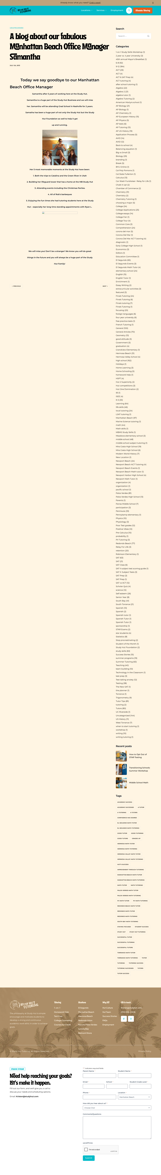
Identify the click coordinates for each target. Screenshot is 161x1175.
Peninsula (120, 511)
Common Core (123, 224)
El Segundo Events (125, 264)
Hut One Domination (126, 389)
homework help (123, 375)
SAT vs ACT (121, 583)
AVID (118, 138)
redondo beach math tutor (128, 906)
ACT (118, 70)
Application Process (125, 135)
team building (122, 669)
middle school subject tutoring (130, 443)
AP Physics (121, 120)
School (109, 1082)
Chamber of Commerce (127, 188)
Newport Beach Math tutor (128, 472)
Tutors (119, 708)
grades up (136, 838)
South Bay (121, 601)
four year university (125, 317)
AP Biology (121, 106)
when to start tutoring (126, 726)
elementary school (124, 271)
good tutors (122, 838)
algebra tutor (122, 95)
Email (86, 1082)
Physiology (121, 522)
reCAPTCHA (88, 1143)
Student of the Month (126, 644)
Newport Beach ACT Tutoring (129, 464)
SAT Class (120, 565)
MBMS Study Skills (124, 432)
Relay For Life (122, 547)
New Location (122, 457)
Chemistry (121, 192)
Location (122, 1093)
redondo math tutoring (127, 916)
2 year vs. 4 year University (128, 56)
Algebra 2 (120, 92)
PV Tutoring (121, 540)
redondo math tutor (126, 911)
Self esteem (121, 594)
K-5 (117, 400)
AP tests (120, 124)
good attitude (122, 339)
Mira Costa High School (127, 447)
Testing (119, 683)
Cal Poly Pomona (124, 170)
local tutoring (122, 411)
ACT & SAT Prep (123, 77)
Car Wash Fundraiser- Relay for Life (132, 181)
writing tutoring (123, 737)
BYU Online (121, 167)
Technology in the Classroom (129, 673)
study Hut (121, 932)
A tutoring (121, 812)
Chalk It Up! (121, 185)
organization (122, 482)
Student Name (125, 1071)
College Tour (122, 221)
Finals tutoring (123, 303)
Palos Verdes (122, 493)
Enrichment (121, 282)
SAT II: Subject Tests (125, 572)
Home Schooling (124, 371)
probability (121, 536)
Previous (17, 286)
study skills (121, 651)
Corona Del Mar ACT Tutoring (129, 239)
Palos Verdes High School (128, 497)
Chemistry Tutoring (125, 199)
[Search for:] (133, 36)
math (118, 425)
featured (120, 292)
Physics (119, 518)
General (119, 328)
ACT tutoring (122, 81)
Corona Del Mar (123, 235)
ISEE (118, 396)
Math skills (121, 429)
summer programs (125, 658)
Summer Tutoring (124, 662)
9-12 (118, 66)
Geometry (120, 335)
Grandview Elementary (126, 350)
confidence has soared (127, 818)
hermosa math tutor (126, 843)
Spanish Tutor (122, 619)
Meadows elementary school (129, 436)
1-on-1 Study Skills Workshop (129, 52)
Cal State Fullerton (124, 174)
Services (101, 10)
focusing (120, 310)
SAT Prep (120, 576)
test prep (120, 676)
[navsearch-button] (129, 10)
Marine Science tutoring (127, 422)
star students (122, 633)
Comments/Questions (92, 1114)
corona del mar (123, 231)
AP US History (122, 131)
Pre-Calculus (122, 533)
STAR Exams (122, 629)
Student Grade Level (139, 1082)
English (119, 274)
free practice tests (124, 321)
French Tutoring (123, 325)
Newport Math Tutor (125, 479)
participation (122, 508)
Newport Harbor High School (129, 475)
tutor (144, 958)
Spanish (119, 608)
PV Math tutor (123, 901)
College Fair (121, 217)
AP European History (125, 117)
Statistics (120, 637)
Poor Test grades (124, 525)
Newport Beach (123, 461)
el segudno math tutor (127, 823)
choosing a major (124, 203)
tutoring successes (125, 968)
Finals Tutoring (123, 296)
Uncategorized (16, 28)
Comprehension (123, 228)
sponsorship (121, 626)
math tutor (122, 885)
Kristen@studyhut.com (27, 1096)
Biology (119, 156)
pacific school (122, 490)
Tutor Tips (120, 701)
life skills (120, 407)
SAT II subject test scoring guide (131, 569)
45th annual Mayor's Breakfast (130, 59)
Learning (120, 404)
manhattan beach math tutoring (131, 880)
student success (142, 927)
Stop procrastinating (125, 640)
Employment (117, 10)
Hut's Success (123, 864)
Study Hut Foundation (126, 647)
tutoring (120, 705)
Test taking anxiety (124, 680)
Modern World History (126, 454)
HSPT (118, 378)
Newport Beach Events (126, 468)
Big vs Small (121, 153)
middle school (122, 439)
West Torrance (122, 723)
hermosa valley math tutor (128, 854)
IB (117, 393)
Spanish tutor (122, 615)
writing (119, 733)
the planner (121, 690)
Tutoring (121, 963)
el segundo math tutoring (128, 828)
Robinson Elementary (126, 554)
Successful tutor (124, 937)
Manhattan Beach (124, 418)
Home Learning (123, 368)
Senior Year (121, 597)
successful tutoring (126, 942)
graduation (121, 346)
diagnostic (121, 242)
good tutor (122, 833)
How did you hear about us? (95, 1103)
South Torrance (123, 604)
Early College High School (128, 246)
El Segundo (121, 260)
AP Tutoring (121, 127)
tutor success (123, 973)
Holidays (120, 364)
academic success (124, 802)
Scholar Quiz (122, 586)
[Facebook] (124, 1019)
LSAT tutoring (122, 414)
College (119, 206)
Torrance (120, 694)
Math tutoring (137, 885)
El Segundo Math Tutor (127, 267)
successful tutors (125, 947)
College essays (122, 214)
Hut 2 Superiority (124, 382)
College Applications (125, 210)
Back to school (123, 145)
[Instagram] (131, 1019)
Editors (119, 253)
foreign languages (124, 314)
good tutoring (137, 833)
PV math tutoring (140, 901)
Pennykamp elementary (127, 515)
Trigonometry (122, 698)
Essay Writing (122, 285)
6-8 (117, 63)
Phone (86, 1093)
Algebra (119, 88)
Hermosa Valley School (126, 357)
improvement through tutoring (130, 869)
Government (122, 343)
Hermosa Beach (123, 353)
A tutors (133, 812)
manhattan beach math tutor (129, 875)
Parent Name (89, 1071)
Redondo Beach (123, 543)
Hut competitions (124, 386)
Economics (121, 249)
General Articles (123, 332)
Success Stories (123, 655)
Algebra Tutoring (124, 99)
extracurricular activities (127, 289)
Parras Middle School (126, 504)
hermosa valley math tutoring (130, 859)
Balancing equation (125, 149)
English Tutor (122, 278)
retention (120, 551)
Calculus (120, 178)
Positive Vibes (122, 529)
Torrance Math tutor (126, 953)
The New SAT (122, 687)
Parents (119, 500)
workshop (120, 730)
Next (104, 286)
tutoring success (136, 963)
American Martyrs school (127, 102)
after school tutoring (125, 84)
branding (120, 160)
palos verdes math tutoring (129, 895)
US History (121, 719)
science (119, 590)
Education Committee (126, 257)
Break (118, 163)
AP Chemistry (122, 113)
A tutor (141, 807)
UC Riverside (122, 712)
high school (121, 361)
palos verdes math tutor (127, 890)
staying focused (124, 927)
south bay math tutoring (127, 921)
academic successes (125, 807)
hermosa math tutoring (127, 849)
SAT (117, 558)
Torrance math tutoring (127, 958)
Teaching (120, 665)
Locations (85, 10)
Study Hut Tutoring (138, 932)
